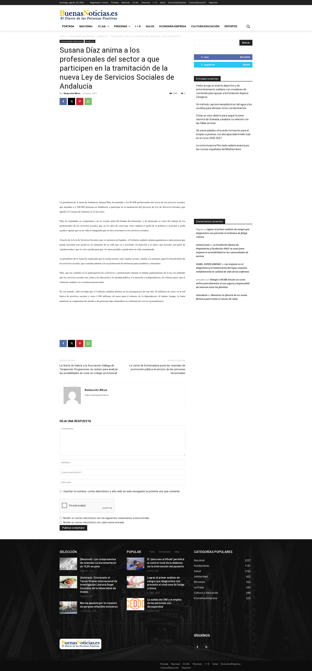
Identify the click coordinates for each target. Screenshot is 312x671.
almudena (201, 295)
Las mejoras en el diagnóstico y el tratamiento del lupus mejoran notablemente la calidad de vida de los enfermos (222, 267)
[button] (248, 26)
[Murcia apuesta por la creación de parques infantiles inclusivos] (68, 607)
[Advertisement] (243, 186)
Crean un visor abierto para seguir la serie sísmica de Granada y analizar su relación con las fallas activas (222, 119)
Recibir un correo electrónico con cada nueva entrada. (93, 522)
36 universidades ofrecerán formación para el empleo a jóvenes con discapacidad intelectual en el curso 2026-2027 (223, 134)
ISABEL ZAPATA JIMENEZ (208, 264)
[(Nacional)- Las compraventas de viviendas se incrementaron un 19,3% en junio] (68, 564)
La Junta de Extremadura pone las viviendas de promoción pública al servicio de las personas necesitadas (157, 369)
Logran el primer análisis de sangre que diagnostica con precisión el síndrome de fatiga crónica (223, 233)
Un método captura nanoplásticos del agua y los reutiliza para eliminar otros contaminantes (224, 106)
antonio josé (202, 244)
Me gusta (245, 57)
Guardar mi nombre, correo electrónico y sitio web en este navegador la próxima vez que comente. (121, 491)
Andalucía (103, 36)
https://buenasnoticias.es (97, 395)
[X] (71, 101)
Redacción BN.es (72, 93)
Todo (152, 551)
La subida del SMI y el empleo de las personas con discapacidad (164, 603)
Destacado (165, 551)
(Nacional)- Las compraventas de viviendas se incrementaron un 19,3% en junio (98, 563)
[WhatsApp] (88, 101)
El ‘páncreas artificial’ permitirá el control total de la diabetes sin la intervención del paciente (165, 563)
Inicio (62, 36)
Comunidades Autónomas (81, 36)
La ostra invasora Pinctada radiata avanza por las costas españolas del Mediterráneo (222, 147)
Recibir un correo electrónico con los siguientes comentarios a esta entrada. (106, 518)
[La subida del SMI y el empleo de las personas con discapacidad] (135, 604)
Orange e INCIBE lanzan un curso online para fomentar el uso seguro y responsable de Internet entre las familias (223, 283)
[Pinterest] (79, 101)
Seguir (246, 64)
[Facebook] (63, 101)
